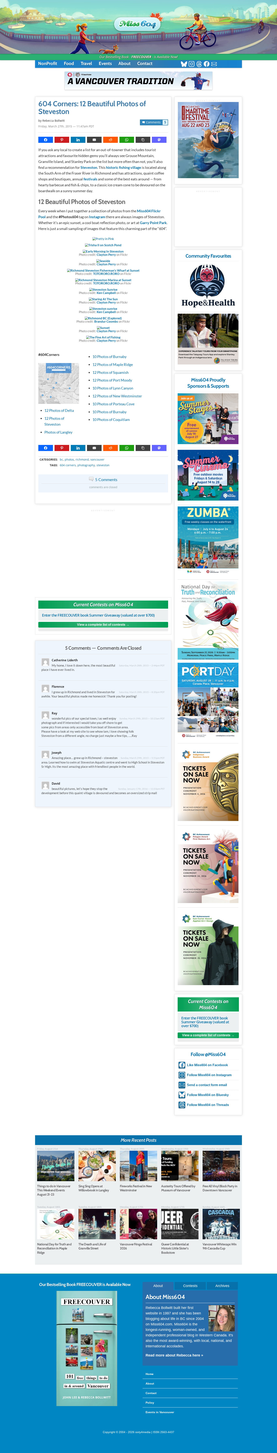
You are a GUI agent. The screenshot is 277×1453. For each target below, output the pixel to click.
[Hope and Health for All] (208, 287)
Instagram (97, 217)
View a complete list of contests (101, 624)
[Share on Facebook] (45, 140)
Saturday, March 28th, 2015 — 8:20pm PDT (142, 692)
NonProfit (47, 63)
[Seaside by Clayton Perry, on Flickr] (103, 261)
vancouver (97, 459)
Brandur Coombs (106, 321)
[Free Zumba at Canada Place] (208, 540)
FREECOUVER (141, 57)
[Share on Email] (94, 140)
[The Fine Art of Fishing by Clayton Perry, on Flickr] (103, 337)
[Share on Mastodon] (159, 140)
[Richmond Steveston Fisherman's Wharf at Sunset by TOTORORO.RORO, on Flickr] (103, 270)
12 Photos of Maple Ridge (112, 364)
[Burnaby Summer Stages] (208, 418)
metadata (104, 456)
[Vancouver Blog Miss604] (138, 22)
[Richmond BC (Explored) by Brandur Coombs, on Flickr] (103, 318)
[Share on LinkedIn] (78, 140)
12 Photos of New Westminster (117, 396)
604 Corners (68, 465)
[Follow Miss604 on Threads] (199, 64)
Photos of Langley (58, 432)
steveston (103, 465)
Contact (144, 63)
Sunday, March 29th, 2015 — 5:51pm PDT (143, 757)
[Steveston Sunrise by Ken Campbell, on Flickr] (103, 289)
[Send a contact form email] (214, 64)
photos (69, 459)
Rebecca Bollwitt (53, 121)
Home (150, 1374)
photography (86, 465)
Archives (222, 1286)
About (124, 63)
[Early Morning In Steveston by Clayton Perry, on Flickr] (103, 251)
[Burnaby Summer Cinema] (208, 475)
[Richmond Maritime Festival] (208, 140)
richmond (82, 459)
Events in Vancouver (160, 1412)
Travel (86, 63)
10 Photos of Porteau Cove (113, 404)
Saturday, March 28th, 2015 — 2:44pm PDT (142, 665)
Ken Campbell (106, 293)
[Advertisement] (103, 551)
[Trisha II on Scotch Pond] (103, 245)
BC (61, 459)
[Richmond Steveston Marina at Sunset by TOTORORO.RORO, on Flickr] (103, 280)
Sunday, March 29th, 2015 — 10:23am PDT (142, 718)
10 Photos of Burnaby (109, 356)
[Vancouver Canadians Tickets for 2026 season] (138, 81)
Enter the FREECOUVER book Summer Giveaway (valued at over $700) (98, 615)
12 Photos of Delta (59, 410)
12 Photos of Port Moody (112, 380)
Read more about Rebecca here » (174, 1355)
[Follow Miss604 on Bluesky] (184, 64)
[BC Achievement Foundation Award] (208, 783)
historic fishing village (123, 167)
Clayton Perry (106, 254)
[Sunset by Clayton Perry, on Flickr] (103, 328)
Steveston (89, 167)
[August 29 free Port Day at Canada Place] (208, 701)
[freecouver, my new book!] (86, 1405)
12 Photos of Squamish (110, 372)
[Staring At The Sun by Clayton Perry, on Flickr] (103, 299)
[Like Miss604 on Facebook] (206, 64)
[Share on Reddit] (110, 140)
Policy (150, 1402)
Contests (190, 1286)
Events (105, 63)
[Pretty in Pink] (103, 239)
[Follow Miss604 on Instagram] (191, 64)
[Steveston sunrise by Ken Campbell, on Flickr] (103, 308)
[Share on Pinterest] (62, 140)
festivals (90, 179)
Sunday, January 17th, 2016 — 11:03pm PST (141, 788)
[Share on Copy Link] (143, 140)
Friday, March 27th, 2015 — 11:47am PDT (66, 126)
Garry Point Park (153, 222)
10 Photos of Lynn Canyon (112, 388)
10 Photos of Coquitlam (111, 419)
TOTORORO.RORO (106, 273)
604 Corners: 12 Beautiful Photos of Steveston (92, 107)
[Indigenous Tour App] (208, 339)
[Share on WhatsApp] (126, 140)
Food (69, 63)
